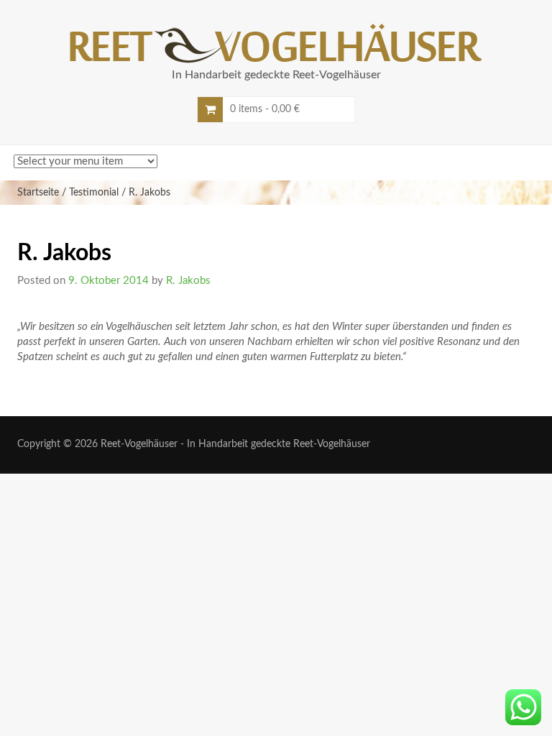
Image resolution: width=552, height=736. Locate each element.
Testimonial (94, 193)
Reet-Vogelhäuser (139, 444)
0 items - (265, 109)
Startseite (38, 193)
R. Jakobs (188, 280)
